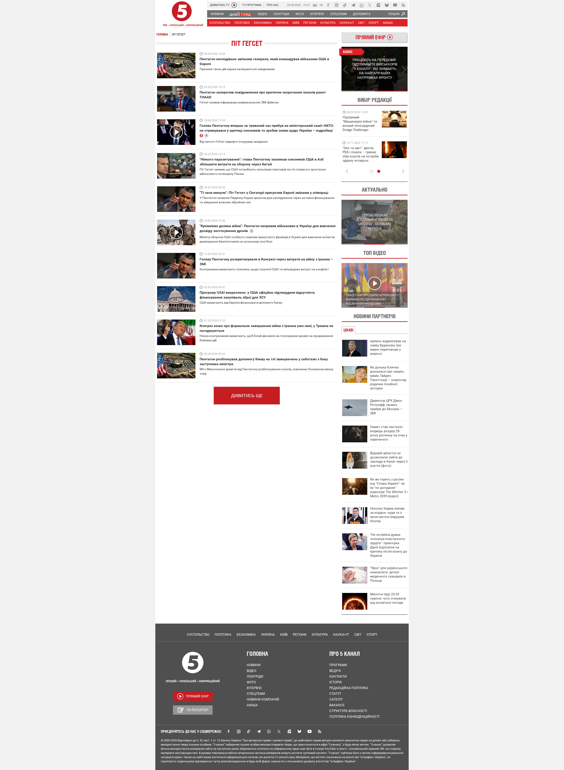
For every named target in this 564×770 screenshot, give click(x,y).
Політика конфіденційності (354, 717)
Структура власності (348, 711)
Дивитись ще (246, 395)
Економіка (246, 635)
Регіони (299, 635)
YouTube (309, 731)
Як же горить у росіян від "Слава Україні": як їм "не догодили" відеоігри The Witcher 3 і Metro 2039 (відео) (389, 487)
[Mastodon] (378, 5)
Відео (251, 671)
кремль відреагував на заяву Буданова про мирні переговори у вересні (388, 347)
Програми (338, 665)
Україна (268, 635)
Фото (251, 682)
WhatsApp (269, 731)
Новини (254, 665)
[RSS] (403, 5)
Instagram (238, 731)
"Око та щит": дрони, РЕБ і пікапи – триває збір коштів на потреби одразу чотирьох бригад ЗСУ (361, 156)
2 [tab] (391, 91)
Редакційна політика (348, 688)
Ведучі (335, 671)
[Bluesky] (386, 5)
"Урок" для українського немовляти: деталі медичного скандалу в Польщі (388, 574)
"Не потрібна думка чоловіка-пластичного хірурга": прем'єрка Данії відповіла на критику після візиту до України (388, 545)
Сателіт (336, 699)
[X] (370, 5)
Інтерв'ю (254, 688)
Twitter (279, 731)
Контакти (338, 676)
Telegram (259, 731)
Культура (320, 635)
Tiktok (248, 731)
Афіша (252, 705)
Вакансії (336, 705)
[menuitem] (217, 14)
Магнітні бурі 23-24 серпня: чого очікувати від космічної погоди (388, 598)
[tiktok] (345, 5)
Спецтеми (256, 694)
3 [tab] (397, 244)
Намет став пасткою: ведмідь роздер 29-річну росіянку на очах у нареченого (388, 433)
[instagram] (336, 5)
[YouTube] (395, 5)
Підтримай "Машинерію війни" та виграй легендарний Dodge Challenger (360, 123)
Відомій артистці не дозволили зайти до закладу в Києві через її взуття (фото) (389, 459)
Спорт (372, 635)
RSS (319, 731)
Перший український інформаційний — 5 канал (182, 14)
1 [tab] (357, 91)
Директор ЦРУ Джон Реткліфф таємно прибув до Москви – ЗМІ (386, 407)
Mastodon (289, 731)
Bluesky (299, 731)
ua (315, 5)
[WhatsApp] (361, 5)
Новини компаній (263, 699)
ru (321, 5)
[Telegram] (353, 5)
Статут (335, 694)
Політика (223, 635)
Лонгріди (255, 676)
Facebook (228, 731)
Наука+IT (341, 635)
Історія (335, 682)
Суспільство (198, 635)
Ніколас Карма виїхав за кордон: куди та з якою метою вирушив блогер (387, 514)
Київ (284, 635)
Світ (357, 635)
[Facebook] (328, 5)
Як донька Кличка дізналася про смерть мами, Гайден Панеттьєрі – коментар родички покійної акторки (388, 377)
